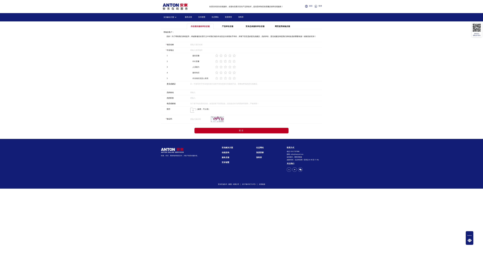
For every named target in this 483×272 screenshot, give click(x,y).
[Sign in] (316, 6)
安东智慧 (201, 17)
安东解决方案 (169, 17)
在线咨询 (225, 152)
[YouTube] (294, 169)
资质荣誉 (228, 17)
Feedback (469, 235)
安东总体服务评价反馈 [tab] (255, 26)
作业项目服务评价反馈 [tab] (200, 26)
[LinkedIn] (289, 169)
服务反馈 (188, 17)
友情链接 (262, 184)
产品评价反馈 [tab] (227, 26)
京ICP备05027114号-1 (249, 184)
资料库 (241, 17)
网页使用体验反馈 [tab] (282, 26)
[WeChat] (300, 169)
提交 (241, 130)
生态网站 (215, 17)
